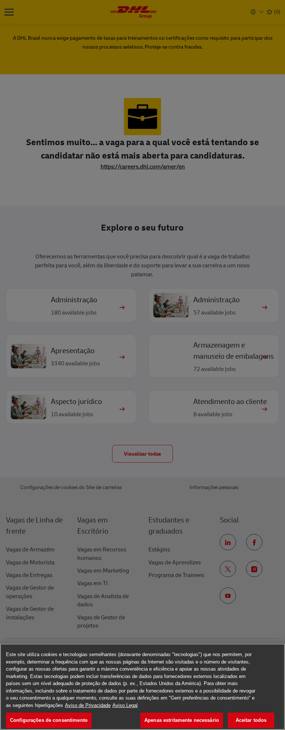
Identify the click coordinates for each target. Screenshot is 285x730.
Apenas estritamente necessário (181, 720)
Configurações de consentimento (49, 720)
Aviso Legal (125, 705)
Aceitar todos (251, 720)
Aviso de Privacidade (88, 705)
